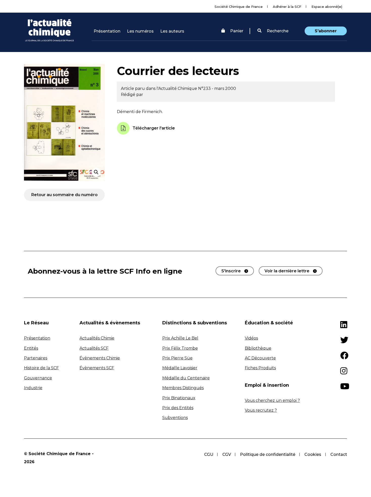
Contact (338, 454)
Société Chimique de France (239, 7)
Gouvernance (38, 378)
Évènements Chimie (100, 358)
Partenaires (35, 358)
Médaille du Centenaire (186, 378)
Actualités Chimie (97, 338)
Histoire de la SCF (41, 367)
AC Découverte (260, 358)
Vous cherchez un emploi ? (272, 400)
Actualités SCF (94, 348)
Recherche (277, 31)
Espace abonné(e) (326, 7)
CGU (208, 454)
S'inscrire (231, 271)
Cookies (312, 454)
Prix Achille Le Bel (180, 338)
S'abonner (326, 31)
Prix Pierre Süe (177, 358)
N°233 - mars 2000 (217, 88)
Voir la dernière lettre (286, 271)
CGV (226, 454)
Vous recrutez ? (261, 410)
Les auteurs (172, 31)
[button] (272, 31)
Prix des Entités (177, 407)
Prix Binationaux (178, 398)
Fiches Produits (260, 367)
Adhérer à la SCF (287, 7)
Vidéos (251, 338)
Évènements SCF (97, 367)
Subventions (175, 417)
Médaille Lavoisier (179, 367)
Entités (31, 348)
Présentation (107, 31)
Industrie (33, 387)
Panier (236, 31)
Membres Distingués (183, 387)
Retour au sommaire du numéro (64, 194)
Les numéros (140, 31)
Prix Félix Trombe (180, 348)
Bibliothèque (258, 348)
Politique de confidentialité (267, 454)
